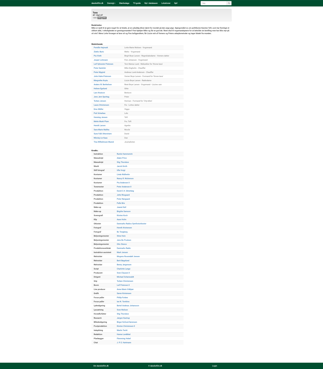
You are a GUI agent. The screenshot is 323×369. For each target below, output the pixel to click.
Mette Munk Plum (101, 121)
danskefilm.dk (97, 3)
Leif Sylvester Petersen (103, 64)
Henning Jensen (100, 117)
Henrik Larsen (99, 125)
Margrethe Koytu (101, 80)
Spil (175, 3)
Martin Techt (122, 330)
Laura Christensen (101, 105)
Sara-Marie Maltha (101, 130)
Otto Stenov (122, 244)
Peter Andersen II (124, 187)
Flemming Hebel (124, 338)
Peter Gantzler (100, 68)
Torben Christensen (125, 281)
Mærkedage (124, 3)
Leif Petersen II (123, 285)
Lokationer (165, 3)
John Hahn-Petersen (102, 76)
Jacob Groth (122, 166)
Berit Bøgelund (123, 260)
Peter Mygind (99, 72)
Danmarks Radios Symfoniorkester (131, 224)
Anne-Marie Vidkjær (125, 289)
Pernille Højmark (101, 47)
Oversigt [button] (110, 3)
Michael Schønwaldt (125, 277)
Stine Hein (121, 236)
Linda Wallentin (123, 174)
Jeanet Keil (121, 207)
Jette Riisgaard (123, 195)
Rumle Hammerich (124, 154)
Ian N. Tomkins (123, 301)
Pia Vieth (97, 56)
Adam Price (122, 158)
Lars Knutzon (99, 93)
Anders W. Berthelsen (103, 84)
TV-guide (137, 3)
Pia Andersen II (123, 183)
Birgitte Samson (123, 211)
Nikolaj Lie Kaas (100, 138)
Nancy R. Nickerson (125, 178)
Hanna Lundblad (123, 334)
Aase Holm (121, 219)
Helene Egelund (100, 88)
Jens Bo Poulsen (124, 240)
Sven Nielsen (122, 310)
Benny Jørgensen (124, 264)
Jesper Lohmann (101, 60)
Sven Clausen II (123, 273)
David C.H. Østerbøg (125, 191)
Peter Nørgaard (123, 199)
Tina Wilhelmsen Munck (104, 142)
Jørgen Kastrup (123, 318)
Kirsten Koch (122, 215)
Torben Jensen (100, 101)
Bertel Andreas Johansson (128, 305)
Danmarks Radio (124, 248)
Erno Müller (98, 109)
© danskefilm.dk (155, 366)
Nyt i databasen (151, 3)
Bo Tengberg (122, 232)
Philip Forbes (122, 297)
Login (214, 366)
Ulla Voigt (121, 170)
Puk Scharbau (99, 113)
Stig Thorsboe (123, 162)
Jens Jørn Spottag (101, 97)
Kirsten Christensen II (126, 326)
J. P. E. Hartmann (124, 342)
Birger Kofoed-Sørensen (127, 322)
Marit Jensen (122, 252)
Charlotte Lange (123, 269)
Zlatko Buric (99, 52)
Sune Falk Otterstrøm (103, 134)
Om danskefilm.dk (101, 366)
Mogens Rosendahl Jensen (128, 256)
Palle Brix (121, 203)
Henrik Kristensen (124, 228)
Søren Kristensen (124, 293)
